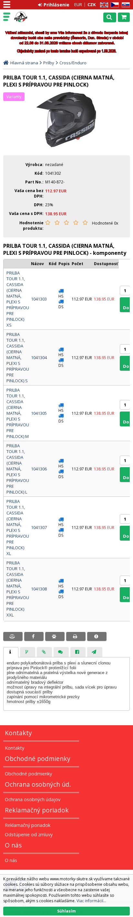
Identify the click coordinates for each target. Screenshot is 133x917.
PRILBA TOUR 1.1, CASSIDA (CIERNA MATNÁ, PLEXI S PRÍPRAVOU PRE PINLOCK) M (17, 413)
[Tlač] (76, 636)
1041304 (39, 357)
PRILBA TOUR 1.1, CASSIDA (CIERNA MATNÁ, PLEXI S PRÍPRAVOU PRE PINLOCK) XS (17, 299)
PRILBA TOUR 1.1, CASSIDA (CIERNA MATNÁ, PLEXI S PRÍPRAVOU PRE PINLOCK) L (17, 469)
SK (124, 5)
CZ (113, 5)
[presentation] (11, 652)
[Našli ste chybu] (97, 636)
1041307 (39, 527)
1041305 (39, 413)
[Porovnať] (13, 636)
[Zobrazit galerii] (66, 146)
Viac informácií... (91, 900)
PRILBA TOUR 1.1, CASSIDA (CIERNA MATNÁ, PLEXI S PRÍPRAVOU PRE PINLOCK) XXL (17, 589)
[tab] (10, 652)
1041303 (39, 299)
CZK (91, 4)
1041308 (39, 589)
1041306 (39, 469)
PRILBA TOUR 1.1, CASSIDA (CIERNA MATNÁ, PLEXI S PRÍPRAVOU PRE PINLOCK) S (17, 357)
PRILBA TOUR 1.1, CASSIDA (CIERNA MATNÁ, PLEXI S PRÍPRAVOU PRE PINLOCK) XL (17, 527)
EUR (78, 4)
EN (103, 5)
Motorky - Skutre (33, 17)
